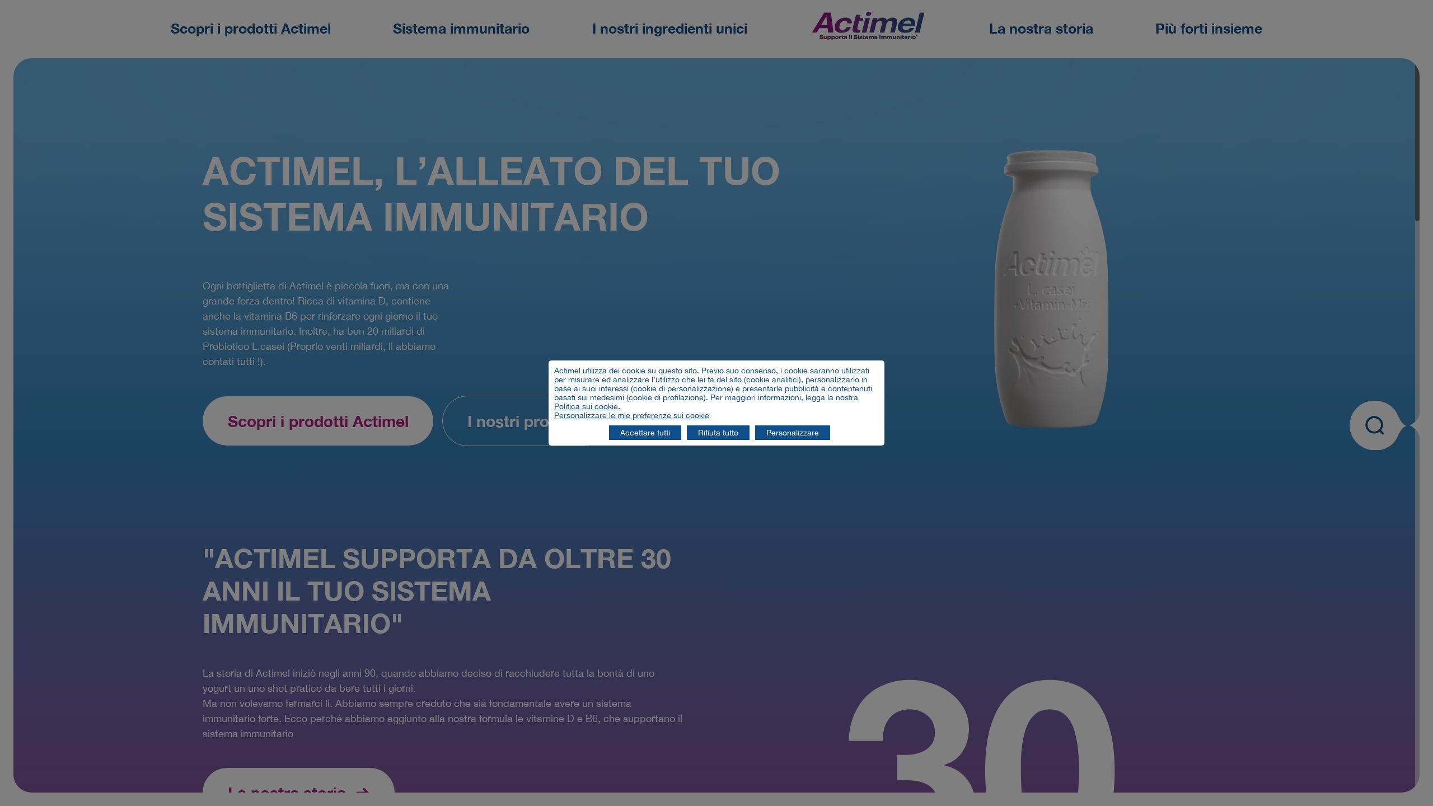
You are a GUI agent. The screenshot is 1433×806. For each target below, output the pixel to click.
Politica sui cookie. (587, 406)
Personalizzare (792, 432)
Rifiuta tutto (718, 432)
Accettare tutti (645, 432)
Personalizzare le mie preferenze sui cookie (631, 415)
